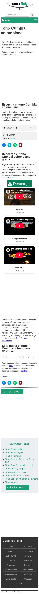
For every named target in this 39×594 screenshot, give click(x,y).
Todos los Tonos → (17, 487)
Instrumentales (10, 570)
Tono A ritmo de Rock (15, 472)
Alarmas (10, 547)
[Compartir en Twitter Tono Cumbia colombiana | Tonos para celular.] (9, 145)
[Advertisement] (19, 81)
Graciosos (10, 565)
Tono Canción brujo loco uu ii (19, 465)
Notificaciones (11, 574)
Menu (6, 20)
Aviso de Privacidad (7, 592)
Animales (28, 547)
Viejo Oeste (11, 579)
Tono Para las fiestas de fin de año (19, 460)
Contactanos (18, 592)
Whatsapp (28, 579)
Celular (28, 556)
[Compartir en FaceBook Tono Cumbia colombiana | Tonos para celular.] (4, 145)
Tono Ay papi (11, 482)
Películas (28, 574)
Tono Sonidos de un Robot (18, 475)
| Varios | (19, 583)
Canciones (13, 138)
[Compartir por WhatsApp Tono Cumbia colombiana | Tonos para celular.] (15, 145)
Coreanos (11, 560)
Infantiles (28, 565)
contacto (24, 371)
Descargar (21, 183)
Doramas (28, 560)
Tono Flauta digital (14, 452)
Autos (10, 551)
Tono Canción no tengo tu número (21, 479)
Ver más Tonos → (12, 391)
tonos (11, 366)
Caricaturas (11, 556)
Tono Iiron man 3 (13, 456)
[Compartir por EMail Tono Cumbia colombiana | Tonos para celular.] (20, 145)
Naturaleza (28, 570)
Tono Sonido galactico (15, 449)
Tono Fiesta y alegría (15, 468)
